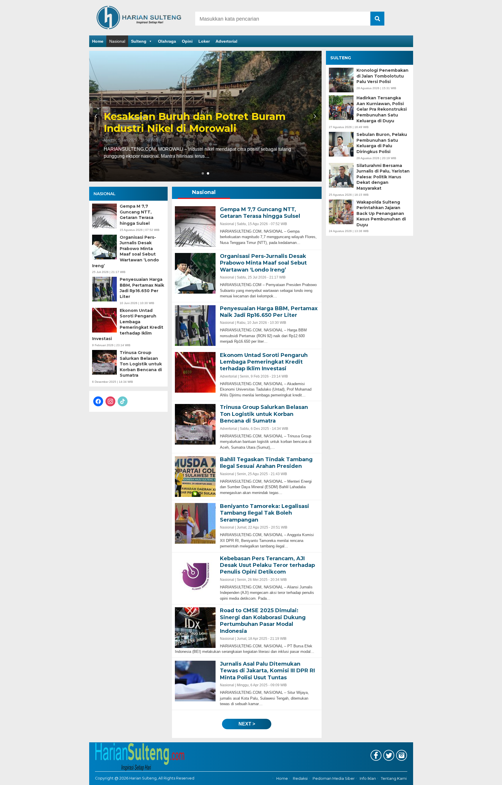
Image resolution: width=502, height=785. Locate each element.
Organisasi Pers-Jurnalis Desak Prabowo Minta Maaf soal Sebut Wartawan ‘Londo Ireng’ (125, 251)
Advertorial (226, 41)
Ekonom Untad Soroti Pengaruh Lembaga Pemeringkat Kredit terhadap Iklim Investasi (127, 325)
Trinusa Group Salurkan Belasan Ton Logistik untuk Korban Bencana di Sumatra (141, 364)
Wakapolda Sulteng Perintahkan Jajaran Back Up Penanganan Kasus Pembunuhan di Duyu (381, 213)
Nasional (117, 41)
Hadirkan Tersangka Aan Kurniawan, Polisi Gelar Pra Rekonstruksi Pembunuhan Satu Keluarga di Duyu (381, 109)
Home (97, 41)
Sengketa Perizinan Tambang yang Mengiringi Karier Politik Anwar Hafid (201, 122)
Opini (187, 41)
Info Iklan (368, 778)
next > (247, 723)
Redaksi (300, 778)
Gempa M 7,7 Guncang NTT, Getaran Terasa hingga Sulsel (136, 215)
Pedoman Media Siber (334, 778)
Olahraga (167, 41)
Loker (204, 41)
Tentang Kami (394, 778)
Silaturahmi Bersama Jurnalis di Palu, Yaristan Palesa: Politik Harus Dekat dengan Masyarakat (383, 177)
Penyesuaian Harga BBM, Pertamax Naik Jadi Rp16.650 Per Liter (142, 288)
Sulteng (138, 41)
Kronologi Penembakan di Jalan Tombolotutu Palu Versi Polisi (382, 76)
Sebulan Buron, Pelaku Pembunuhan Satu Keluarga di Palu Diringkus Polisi (381, 143)
